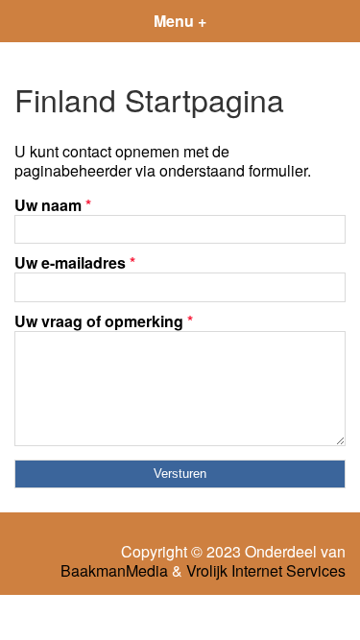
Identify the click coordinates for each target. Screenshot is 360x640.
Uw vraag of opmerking (103, 321)
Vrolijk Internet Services (266, 571)
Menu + (180, 21)
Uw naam (52, 205)
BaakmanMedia (114, 571)
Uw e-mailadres (74, 262)
